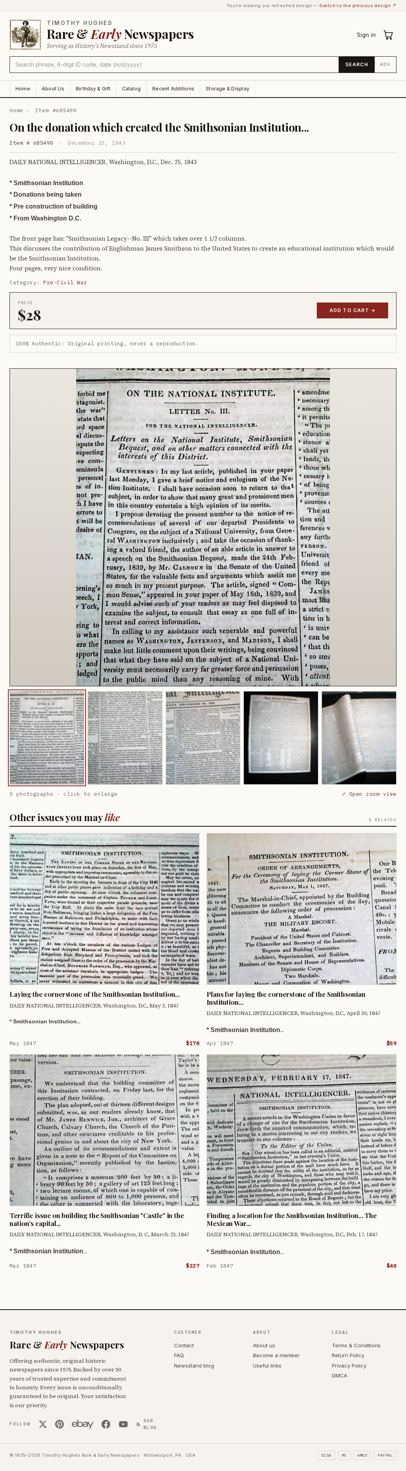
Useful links (267, 1365)
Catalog (131, 89)
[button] (203, 527)
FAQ (179, 1355)
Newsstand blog (194, 1365)
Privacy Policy (349, 1365)
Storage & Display (227, 89)
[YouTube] (123, 1424)
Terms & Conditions (356, 1345)
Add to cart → (352, 310)
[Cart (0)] (388, 35)
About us (264, 1345)
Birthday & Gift (93, 89)
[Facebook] (106, 1424)
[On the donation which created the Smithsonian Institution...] (47, 738)
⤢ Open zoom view (368, 794)
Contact (184, 1345)
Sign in (366, 34)
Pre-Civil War (65, 282)
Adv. (385, 64)
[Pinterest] (59, 1424)
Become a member (276, 1355)
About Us (53, 89)
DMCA (339, 1375)
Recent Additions (173, 89)
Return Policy (348, 1355)
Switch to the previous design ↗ (357, 5)
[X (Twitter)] (42, 1424)
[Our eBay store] (83, 1424)
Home (22, 89)
